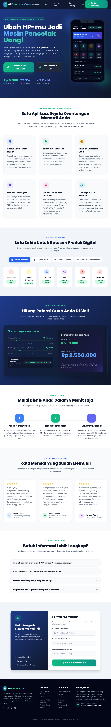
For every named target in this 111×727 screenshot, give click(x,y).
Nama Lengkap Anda (60, 628)
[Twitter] (12, 707)
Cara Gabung (72, 4)
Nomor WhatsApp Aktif (61, 639)
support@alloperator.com (91, 705)
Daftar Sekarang (95, 4)
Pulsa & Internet (21, 260)
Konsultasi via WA (50, 67)
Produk (46, 4)
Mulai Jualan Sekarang (20, 67)
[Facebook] (4, 707)
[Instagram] (8, 707)
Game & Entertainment (90, 260)
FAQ (83, 4)
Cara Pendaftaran (64, 692)
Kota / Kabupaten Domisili (62, 649)
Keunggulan (35, 4)
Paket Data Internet (46, 697)
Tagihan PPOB (42, 260)
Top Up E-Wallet (64, 260)
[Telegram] (15, 707)
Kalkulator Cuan (57, 4)
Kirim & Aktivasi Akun (75, 663)
